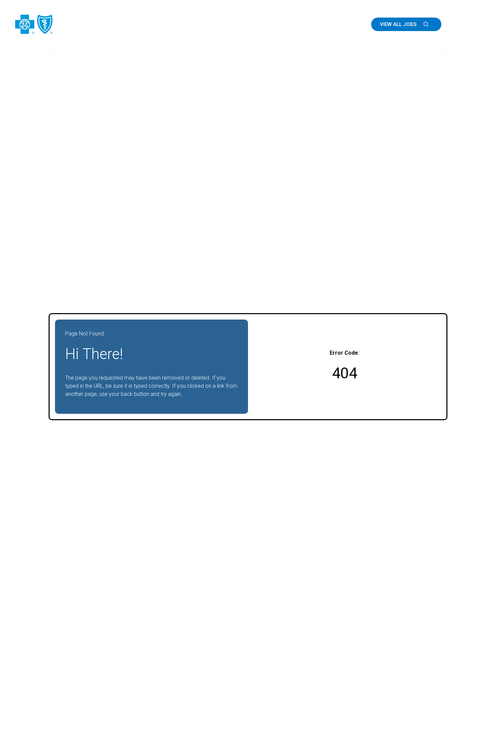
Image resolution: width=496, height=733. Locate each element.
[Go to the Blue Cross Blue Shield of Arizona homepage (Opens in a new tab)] (54, 24)
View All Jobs (398, 24)
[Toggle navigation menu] (471, 24)
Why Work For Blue (277, 24)
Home (199, 24)
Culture (229, 24)
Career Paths (333, 24)
